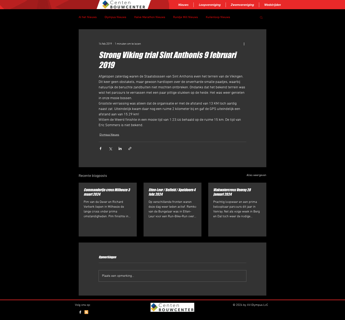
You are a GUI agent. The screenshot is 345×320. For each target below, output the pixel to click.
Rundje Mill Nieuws (185, 17)
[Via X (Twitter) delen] (110, 148)
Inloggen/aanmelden (172, 316)
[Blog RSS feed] (86, 312)
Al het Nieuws (88, 17)
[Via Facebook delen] (100, 148)
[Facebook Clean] (80, 312)
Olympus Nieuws (115, 17)
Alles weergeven (256, 175)
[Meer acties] (244, 43)
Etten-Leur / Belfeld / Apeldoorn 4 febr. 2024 (172, 192)
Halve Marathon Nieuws (149, 17)
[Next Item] (146, 4)
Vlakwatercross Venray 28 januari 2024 (232, 192)
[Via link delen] (130, 148)
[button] (261, 17)
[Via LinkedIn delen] (120, 148)
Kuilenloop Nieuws (218, 17)
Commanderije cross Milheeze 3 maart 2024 (107, 192)
